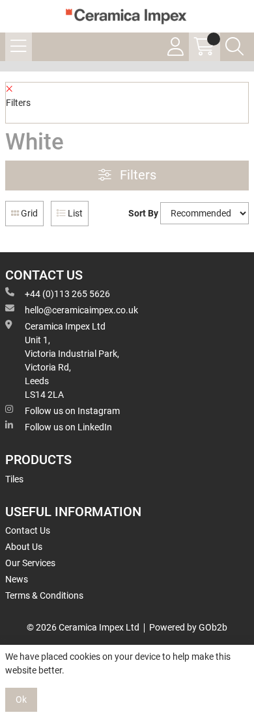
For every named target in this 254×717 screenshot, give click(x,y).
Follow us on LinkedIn (68, 427)
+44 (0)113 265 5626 (67, 294)
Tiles (14, 479)
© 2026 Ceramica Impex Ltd (83, 627)
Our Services (30, 563)
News (16, 579)
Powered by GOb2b (188, 627)
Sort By (143, 213)
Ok (21, 699)
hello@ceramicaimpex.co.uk (81, 310)
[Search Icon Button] (234, 47)
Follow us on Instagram (72, 411)
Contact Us (27, 530)
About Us (23, 546)
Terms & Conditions (44, 595)
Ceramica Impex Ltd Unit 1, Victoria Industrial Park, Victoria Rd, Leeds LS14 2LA (72, 360)
